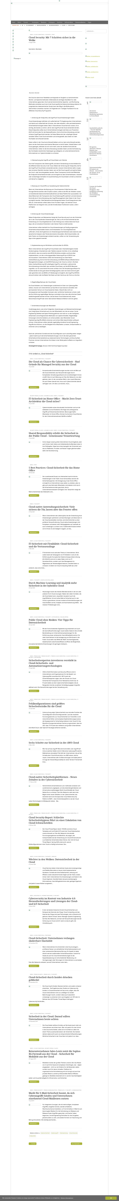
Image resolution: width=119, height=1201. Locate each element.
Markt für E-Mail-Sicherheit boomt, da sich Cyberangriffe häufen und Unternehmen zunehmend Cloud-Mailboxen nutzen (52, 1095)
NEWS (31, 358)
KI (22, 25)
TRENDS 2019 (47, 974)
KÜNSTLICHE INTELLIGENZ (47, 580)
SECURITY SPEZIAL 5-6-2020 (36, 395)
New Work (71, 25)
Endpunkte (33, 1136)
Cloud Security (73, 1133)
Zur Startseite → (76, 1143)
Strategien (35, 22)
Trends (25, 22)
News (19, 22)
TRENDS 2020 (37, 656)
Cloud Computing (39, 34)
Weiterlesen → (34, 387)
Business (43, 22)
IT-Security (48, 34)
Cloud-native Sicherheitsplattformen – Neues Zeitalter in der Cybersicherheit (53, 778)
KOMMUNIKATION (76, 1090)
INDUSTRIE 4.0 (37, 895)
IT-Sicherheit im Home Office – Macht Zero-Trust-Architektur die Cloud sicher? (55, 400)
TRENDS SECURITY (45, 656)
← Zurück (32, 1143)
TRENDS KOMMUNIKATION (50, 1090)
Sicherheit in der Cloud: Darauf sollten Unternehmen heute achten (49, 1018)
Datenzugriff (54, 1133)
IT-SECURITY (48, 358)
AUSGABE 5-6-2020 (48, 395)
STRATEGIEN (48, 935)
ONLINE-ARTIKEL (64, 617)
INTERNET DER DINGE (47, 895)
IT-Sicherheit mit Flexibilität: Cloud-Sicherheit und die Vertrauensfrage (53, 545)
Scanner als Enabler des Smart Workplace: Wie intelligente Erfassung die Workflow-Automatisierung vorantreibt (96, 191)
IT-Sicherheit (30, 25)
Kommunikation (80, 22)
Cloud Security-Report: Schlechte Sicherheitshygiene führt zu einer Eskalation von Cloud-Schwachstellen (55, 820)
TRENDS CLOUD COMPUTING (58, 656)
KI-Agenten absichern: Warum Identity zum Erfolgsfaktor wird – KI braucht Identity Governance (96, 151)
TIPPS (35, 465)
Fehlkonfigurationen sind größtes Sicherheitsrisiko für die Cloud (47, 705)
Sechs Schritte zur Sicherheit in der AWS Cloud (54, 742)
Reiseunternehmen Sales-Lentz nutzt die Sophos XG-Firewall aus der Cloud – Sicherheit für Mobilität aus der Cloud (54, 1054)
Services (59, 22)
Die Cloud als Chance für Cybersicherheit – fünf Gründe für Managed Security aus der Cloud (54, 363)
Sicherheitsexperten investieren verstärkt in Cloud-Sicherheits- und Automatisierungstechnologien (52, 663)
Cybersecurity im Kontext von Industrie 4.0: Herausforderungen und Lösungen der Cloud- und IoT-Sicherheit (53, 901)
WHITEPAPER (37, 657)
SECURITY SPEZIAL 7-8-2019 (51, 1048)
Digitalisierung (41, 25)
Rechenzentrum (54, 25)
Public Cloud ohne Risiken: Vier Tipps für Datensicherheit (51, 621)
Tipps (89, 22)
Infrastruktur (69, 22)
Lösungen (52, 22)
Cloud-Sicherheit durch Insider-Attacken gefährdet (50, 978)
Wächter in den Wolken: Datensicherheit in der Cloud (54, 861)
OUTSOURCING (55, 617)
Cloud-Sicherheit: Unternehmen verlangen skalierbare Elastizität (51, 939)
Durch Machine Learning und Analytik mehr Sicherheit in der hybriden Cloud (53, 584)
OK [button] (111, 1198)
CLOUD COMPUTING (39, 358)
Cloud (63, 25)
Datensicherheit (45, 1133)
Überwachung (64, 1133)
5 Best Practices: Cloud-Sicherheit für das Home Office (54, 469)
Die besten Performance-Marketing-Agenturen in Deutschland (96, 113)
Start (13, 22)
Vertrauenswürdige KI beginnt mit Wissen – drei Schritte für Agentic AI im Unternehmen (96, 171)
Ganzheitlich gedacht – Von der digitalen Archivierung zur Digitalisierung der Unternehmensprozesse (96, 131)
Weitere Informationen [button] (67, 1198)
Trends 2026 (15, 25)
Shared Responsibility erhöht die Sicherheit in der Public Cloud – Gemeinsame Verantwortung (54, 434)
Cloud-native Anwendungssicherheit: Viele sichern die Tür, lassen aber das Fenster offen (53, 508)
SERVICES (54, 856)
